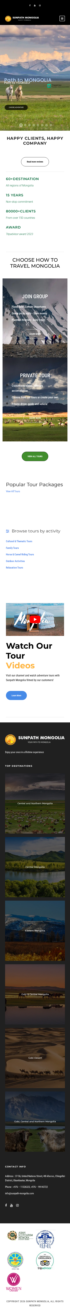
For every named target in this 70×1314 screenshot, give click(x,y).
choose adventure (16, 107)
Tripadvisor (57, 85)
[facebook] (29, 5)
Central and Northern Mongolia (35, 803)
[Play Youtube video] (35, 619)
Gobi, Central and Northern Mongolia (35, 1121)
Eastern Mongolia (35, 930)
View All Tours (13, 491)
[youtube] (35, 5)
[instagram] (40, 5)
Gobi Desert (35, 1057)
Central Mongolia (35, 867)
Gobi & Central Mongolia (35, 994)
